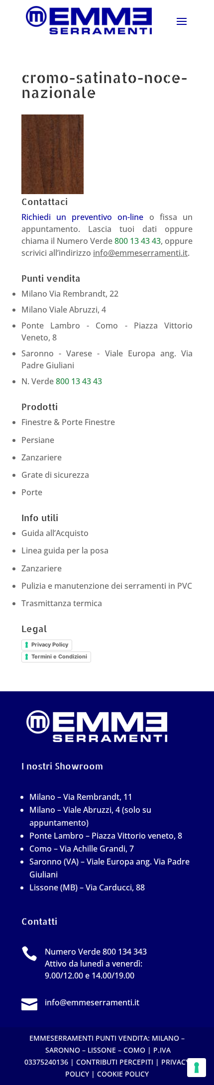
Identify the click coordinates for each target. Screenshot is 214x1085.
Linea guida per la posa (64, 550)
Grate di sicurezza (55, 474)
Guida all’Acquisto (55, 533)
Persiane (37, 439)
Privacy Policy (49, 644)
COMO (134, 1050)
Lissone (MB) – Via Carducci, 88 (87, 887)
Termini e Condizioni (59, 656)
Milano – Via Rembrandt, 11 (80, 796)
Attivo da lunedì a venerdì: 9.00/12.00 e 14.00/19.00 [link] (96, 963)
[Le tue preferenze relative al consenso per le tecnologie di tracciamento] (196, 1067)
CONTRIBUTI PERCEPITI (114, 1062)
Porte (31, 492)
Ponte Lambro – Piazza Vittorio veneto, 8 (105, 835)
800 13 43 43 (137, 240)
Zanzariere (41, 457)
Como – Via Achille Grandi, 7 (81, 848)
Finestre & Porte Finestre (68, 422)
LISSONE (102, 1050)
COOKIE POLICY (123, 1074)
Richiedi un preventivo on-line (82, 217)
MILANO (165, 1038)
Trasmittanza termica (61, 603)
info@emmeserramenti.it (140, 252)
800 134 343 (125, 951)
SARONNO (62, 1050)
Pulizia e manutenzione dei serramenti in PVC (106, 585)
